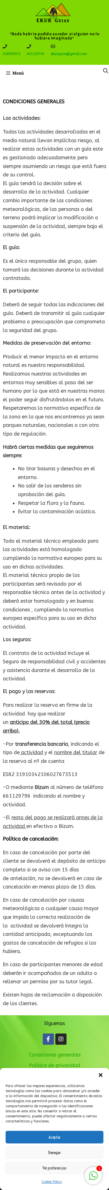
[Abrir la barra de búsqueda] (106, 71)
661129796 (35, 54)
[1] (93, 1178)
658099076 (11, 54)
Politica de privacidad (54, 1065)
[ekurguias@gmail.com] (53, 46)
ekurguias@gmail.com (69, 54)
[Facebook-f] (48, 1039)
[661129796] (29, 46)
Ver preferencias (54, 1168)
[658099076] (5, 46)
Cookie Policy (52, 1182)
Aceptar (54, 1137)
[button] (100, 1075)
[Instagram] (61, 1039)
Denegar (54, 1152)
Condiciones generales (54, 1055)
